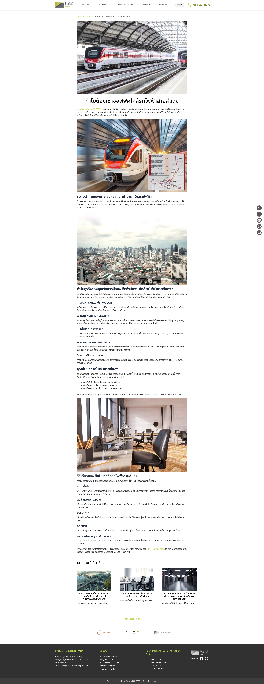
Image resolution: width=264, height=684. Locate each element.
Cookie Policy (155, 665)
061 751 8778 (201, 5)
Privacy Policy (155, 659)
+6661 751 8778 (65, 663)
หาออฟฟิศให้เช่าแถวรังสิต (108, 656)
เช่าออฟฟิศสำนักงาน (156, 549)
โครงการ (102, 4)
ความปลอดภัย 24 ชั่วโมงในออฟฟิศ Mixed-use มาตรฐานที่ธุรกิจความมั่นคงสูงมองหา (179, 596)
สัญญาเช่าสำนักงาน (106, 659)
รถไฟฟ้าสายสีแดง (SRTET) (88, 109)
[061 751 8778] (189, 5)
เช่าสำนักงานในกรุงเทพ (107, 666)
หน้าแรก (85, 4)
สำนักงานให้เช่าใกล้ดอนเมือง (109, 663)
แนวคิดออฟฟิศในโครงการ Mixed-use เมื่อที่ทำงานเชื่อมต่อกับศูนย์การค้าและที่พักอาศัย (94, 596)
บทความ (146, 4)
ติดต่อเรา (163, 4)
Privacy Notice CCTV (158, 662)
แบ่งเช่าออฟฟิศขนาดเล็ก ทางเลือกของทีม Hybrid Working (136, 595)
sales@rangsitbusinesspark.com (74, 666)
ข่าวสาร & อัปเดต (125, 4)
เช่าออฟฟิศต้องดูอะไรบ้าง (108, 669)
